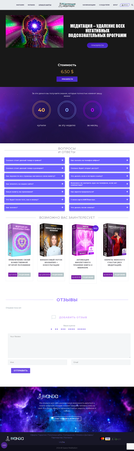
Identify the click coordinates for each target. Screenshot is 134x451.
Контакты (68, 438)
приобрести (97, 45)
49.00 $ (77, 277)
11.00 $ (14, 275)
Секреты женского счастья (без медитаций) (114, 262)
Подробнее (24, 275)
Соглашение (69, 435)
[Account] (124, 4)
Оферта (33, 435)
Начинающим (89, 5)
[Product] (19, 240)
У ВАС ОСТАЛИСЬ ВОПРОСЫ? (67, 419)
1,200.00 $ (45, 275)
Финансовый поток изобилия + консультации (51, 262)
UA (60, 442)
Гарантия (42, 435)
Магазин (20, 5)
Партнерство (57, 438)
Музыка (31, 5)
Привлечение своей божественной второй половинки (19, 262)
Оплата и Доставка (84, 435)
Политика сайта (55, 435)
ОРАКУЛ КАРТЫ (45, 5)
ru (64, 442)
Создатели (104, 5)
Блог (115, 5)
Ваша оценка (69, 326)
